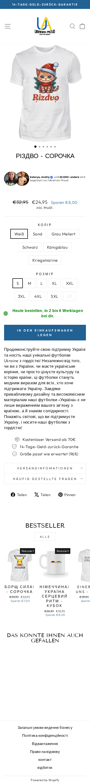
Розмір (45, 274)
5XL (54, 296)
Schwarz (30, 247)
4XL (38, 296)
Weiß (19, 233)
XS (69, 296)
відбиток (44, 767)
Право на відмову (45, 751)
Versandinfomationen (45, 468)
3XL (21, 296)
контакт (45, 759)
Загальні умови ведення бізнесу (45, 727)
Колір (45, 225)
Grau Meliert (64, 233)
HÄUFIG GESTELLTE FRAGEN (45, 479)
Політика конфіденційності (45, 735)
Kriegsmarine (45, 260)
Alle (45, 536)
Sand (37, 233)
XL (54, 283)
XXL (69, 283)
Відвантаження (45, 743)
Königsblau (57, 247)
